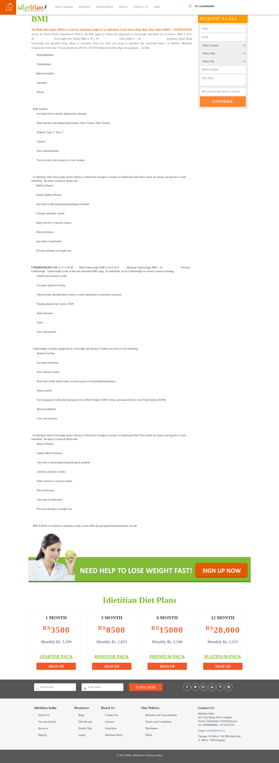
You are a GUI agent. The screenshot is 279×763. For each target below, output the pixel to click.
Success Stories (47, 721)
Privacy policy (154, 755)
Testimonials (104, 7)
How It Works (64, 7)
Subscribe (146, 687)
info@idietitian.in (215, 730)
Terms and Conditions (158, 721)
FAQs (148, 734)
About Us (44, 715)
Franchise (111, 728)
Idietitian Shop (113, 734)
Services (84, 7)
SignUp (123, 7)
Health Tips (85, 728)
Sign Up (56, 666)
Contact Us (140, 7)
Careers (109, 721)
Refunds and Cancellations (161, 715)
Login (81, 734)
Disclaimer (151, 728)
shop (157, 7)
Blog (81, 715)
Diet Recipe (85, 721)
